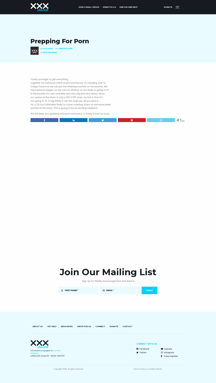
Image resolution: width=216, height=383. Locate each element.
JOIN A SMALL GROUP (89, 7)
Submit (149, 290)
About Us (37, 326)
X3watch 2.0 (109, 7)
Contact (127, 326)
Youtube (167, 349)
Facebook (144, 349)
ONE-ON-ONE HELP (128, 7)
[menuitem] (89, 7)
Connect (100, 326)
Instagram (168, 352)
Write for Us (84, 326)
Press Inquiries (170, 356)
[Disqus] (108, 156)
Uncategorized (49, 52)
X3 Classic (48, 48)
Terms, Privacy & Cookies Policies (147, 369)
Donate (168, 7)
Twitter (142, 352)
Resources (67, 326)
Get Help (51, 326)
